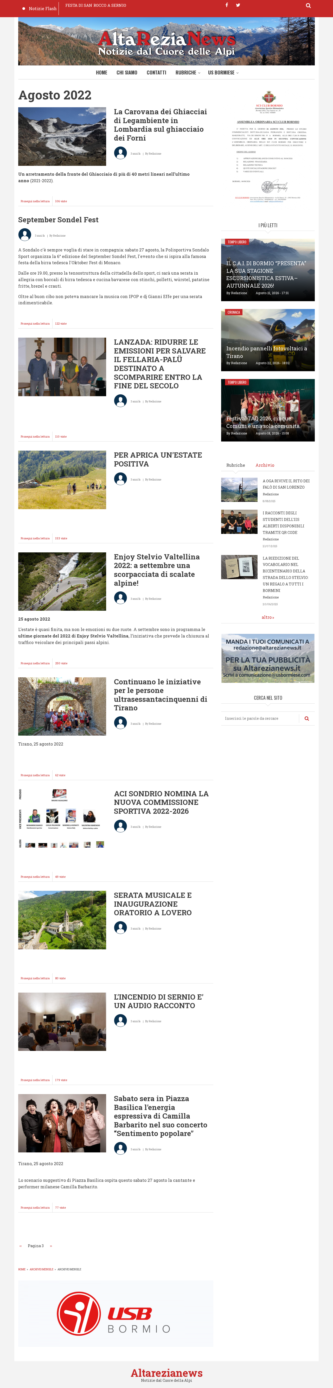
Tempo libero (237, 241)
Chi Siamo (127, 72)
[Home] (166, 42)
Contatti (156, 72)
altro (267, 617)
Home (101, 72)
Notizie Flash (43, 8)
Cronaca (234, 312)
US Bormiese (221, 72)
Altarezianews (167, 1373)
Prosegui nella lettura (37, 202)
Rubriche (186, 72)
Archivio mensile (41, 1269)
